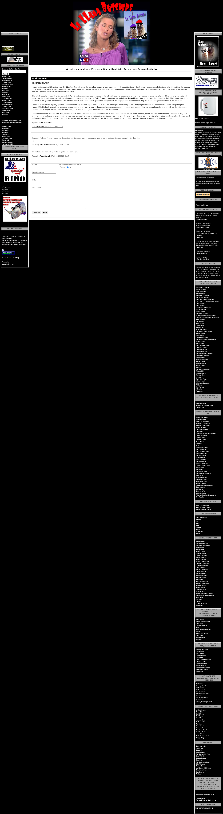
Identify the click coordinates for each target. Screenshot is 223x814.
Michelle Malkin (201, 553)
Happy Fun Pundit (202, 633)
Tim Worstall (200, 387)
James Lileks (200, 551)
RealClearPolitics (201, 732)
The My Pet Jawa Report (204, 331)
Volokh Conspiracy (202, 561)
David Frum (200, 714)
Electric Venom (201, 573)
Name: (35, 165)
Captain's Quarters (202, 563)
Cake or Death (200, 303)
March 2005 (6, 96)
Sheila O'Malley (201, 361)
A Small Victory (201, 591)
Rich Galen (199, 766)
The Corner (200, 653)
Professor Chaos (201, 347)
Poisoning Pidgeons (203, 667)
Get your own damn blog (210, 144)
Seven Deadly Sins (202, 359)
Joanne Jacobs (201, 585)
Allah (197, 619)
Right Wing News (202, 669)
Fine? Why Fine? (201, 575)
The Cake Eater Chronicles (205, 299)
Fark (197, 627)
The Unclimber (201, 461)
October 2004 (6, 106)
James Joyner (200, 587)
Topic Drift (199, 377)
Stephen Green (201, 577)
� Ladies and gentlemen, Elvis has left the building (91, 69)
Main (119, 69)
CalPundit (199, 431)
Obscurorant (200, 487)
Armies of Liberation (203, 423)
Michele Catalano (201, 148)
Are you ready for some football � (140, 69)
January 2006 (6, 76)
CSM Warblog (200, 764)
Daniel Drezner (201, 571)
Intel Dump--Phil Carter (204, 768)
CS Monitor (200, 688)
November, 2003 (7, 144)
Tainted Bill (200, 371)
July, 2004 (5, 128)
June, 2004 (5, 130)
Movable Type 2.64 (8, 264)
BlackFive (199, 750)
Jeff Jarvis (199, 716)
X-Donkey (199, 389)
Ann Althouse (200, 541)
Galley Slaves (200, 311)
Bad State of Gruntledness (205, 595)
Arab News (199, 684)
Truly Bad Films (201, 379)
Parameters (200, 700)
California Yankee (202, 429)
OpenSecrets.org (201, 726)
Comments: (37, 187)
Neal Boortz (200, 652)
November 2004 (7, 104)
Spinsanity (199, 671)
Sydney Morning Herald (204, 702)
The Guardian (200, 692)
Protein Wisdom (201, 349)
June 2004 (5, 112)
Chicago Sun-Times (202, 686)
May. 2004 (5, 132)
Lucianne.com (201, 661)
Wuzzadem (199, 391)
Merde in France (201, 663)
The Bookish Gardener (203, 473)
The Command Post (202, 762)
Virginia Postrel (201, 557)
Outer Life (199, 489)
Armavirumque (201, 419)
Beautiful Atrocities (202, 295)
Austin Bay (199, 748)
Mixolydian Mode (201, 481)
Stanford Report (73, 87)
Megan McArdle (201, 427)
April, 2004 (5, 134)
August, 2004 (6, 126)
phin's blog (200, 343)
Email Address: (38, 172)
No (70, 167)
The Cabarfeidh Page (203, 754)
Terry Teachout (45, 122)
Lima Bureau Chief (208, 169)
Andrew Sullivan (201, 722)
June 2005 (5, 90)
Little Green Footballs (203, 659)
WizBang (199, 385)
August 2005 (6, 86)
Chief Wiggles (200, 756)
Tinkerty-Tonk (200, 375)
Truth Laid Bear (7, 238)
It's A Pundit (200, 323)
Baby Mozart (133, 98)
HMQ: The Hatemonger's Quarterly (207, 317)
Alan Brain (199, 469)
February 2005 (6, 98)
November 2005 (7, 80)
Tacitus (198, 774)
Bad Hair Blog (200, 293)
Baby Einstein (101, 98)
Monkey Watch (201, 483)
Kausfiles (199, 718)
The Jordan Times (202, 698)
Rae (197, 523)
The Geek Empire (202, 313)
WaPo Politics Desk (202, 736)
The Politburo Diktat (203, 345)
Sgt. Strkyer (200, 772)
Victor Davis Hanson (203, 545)
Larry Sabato (200, 734)
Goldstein (199, 531)
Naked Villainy (200, 333)
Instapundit (200, 549)
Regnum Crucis (201, 453)
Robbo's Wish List (202, 205)
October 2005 (6, 82)
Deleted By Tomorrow (203, 307)
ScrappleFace (200, 637)
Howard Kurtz (200, 720)
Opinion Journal (201, 555)
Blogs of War (200, 752)
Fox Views (199, 657)
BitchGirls (199, 475)
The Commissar (201, 517)
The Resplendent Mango (204, 353)
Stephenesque (201, 493)
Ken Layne (199, 597)
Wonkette (199, 639)
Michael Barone (201, 710)
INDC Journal (200, 319)
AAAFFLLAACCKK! (202, 505)
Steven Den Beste (202, 569)
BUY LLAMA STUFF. (202, 118)
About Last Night (202, 417)
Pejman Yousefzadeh (203, 465)
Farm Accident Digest (203, 629)
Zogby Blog (200, 738)
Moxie (198, 445)
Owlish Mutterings (202, 337)
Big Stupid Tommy (202, 297)
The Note (199, 724)
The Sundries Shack (202, 369)
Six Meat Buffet (201, 363)
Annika (198, 527)
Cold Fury (199, 760)
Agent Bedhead (201, 291)
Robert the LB (45, 156)
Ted (197, 521)
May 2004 (5, 114)
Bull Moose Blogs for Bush (205, 794)
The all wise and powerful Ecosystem (14, 240)
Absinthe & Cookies (202, 287)
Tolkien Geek (200, 457)
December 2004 (7, 102)
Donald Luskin (201, 589)
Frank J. (198, 631)
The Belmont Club (202, 543)
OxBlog (198, 601)
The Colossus (45, 145)
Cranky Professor (202, 565)
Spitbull (198, 367)
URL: (34, 180)
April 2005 (5, 94)
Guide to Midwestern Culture (206, 315)
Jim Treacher (200, 497)
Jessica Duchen (201, 477)
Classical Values (201, 435)
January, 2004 (6, 140)
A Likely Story (200, 327)
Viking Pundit (200, 381)
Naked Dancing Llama (203, 509)
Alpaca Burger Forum (203, 507)
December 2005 (7, 78)
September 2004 (7, 108)
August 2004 (6, 110)
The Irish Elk (200, 321)
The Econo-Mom (201, 471)
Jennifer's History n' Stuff (204, 405)
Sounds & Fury (201, 491)
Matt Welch (199, 605)
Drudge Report (201, 655)
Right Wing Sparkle (202, 355)
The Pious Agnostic (202, 451)
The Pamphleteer (201, 449)
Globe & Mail (200, 690)
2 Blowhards (200, 467)
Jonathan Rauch (201, 730)
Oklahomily (200, 335)
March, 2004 (6, 136)
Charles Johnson (202, 770)
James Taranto (201, 559)
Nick (197, 525)
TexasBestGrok (201, 373)
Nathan (198, 519)
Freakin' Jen (200, 407)
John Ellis (199, 712)
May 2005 (5, 92)
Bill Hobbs (199, 579)
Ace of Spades (201, 289)
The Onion (199, 635)
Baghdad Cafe (201, 746)
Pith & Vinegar (201, 665)
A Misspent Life (201, 479)
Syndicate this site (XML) (10, 258)
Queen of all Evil (201, 603)
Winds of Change (202, 463)
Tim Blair (199, 599)
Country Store (200, 437)
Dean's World (200, 567)
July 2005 (5, 88)
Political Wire (200, 728)
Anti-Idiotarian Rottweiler (204, 593)
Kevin (198, 533)
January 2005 (6, 100)
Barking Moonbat (202, 649)
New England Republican (204, 485)
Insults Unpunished (202, 583)
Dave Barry (199, 623)
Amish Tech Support (203, 621)
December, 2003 (7, 142)
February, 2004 (7, 138)
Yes (63, 167)
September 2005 (7, 84)
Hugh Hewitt (200, 547)
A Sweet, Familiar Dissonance (206, 495)
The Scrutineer (201, 455)
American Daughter (202, 421)
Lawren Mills (200, 325)
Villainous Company (203, 383)
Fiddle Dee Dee (201, 309)
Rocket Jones (200, 357)
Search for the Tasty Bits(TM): (11, 69)
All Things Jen (201, 403)
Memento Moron (201, 329)
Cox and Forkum (201, 625)
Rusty (198, 529)
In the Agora (200, 441)
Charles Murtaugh (202, 447)
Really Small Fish (202, 351)
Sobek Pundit (200, 365)
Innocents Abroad (202, 581)
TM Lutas (199, 443)
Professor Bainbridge (203, 425)
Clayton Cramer (201, 439)
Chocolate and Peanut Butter (206, 433)
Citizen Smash (201, 758)
